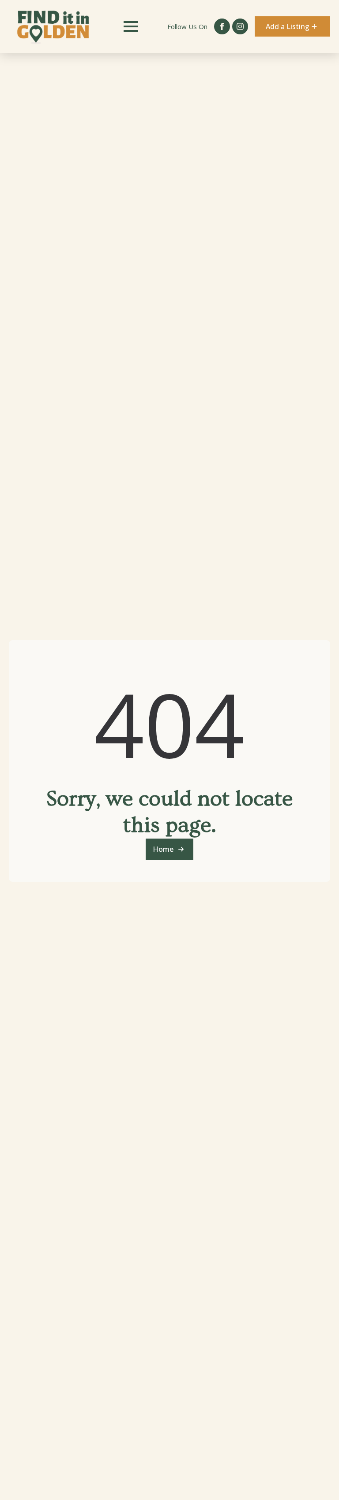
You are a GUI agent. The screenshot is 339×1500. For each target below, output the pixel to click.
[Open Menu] (131, 26)
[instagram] (240, 26)
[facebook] (222, 26)
